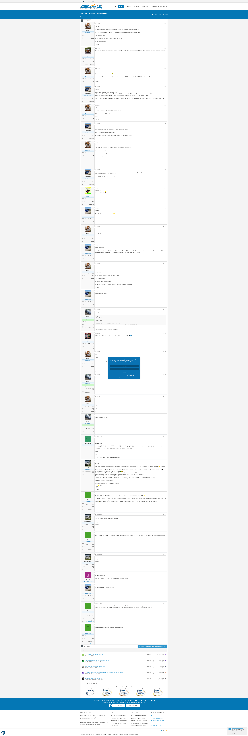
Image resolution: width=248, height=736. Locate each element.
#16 (165, 333)
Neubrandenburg (90, 348)
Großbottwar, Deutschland (88, 64)
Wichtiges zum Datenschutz (158, 720)
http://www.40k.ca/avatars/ (100, 408)
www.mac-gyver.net (90, 511)
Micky (87, 195)
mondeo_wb (88, 93)
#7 (165, 142)
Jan (163, 673)
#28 (165, 585)
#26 (165, 554)
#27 (165, 573)
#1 (165, 23)
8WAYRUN (135, 734)
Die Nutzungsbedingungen (158, 718)
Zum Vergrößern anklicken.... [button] (131, 324)
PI (93, 476)
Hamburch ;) (91, 204)
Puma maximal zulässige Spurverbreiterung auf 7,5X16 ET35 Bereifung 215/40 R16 (104, 672)
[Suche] (166, 6)
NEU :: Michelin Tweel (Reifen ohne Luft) (94, 654)
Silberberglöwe (88, 679)
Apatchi (86, 667)
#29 (165, 603)
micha (87, 55)
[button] (123, 6)
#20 (165, 415)
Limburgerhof (91, 509)
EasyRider (162, 667)
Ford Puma (97, 673)
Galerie (137, 6)
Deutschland (91, 101)
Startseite (115, 6)
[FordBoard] (162, 731)
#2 (165, 48)
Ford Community (118, 705)
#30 (165, 625)
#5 (165, 105)
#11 (165, 226)
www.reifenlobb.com (131, 445)
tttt (88, 499)
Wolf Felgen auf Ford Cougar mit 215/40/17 (95, 666)
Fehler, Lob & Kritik (157, 725)
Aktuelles (129, 6)
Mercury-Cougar (87, 467)
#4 (165, 86)
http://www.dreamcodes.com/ (101, 405)
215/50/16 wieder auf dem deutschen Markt (95, 678)
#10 (165, 208)
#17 (165, 351)
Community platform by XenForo (93, 734)
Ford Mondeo (101, 661)
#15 (165, 309)
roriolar (86, 673)
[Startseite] (152, 14)
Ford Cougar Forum (133, 705)
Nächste (88, 20)
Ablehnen (124, 369)
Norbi (87, 340)
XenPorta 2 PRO (121, 734)
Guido (87, 316)
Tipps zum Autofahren (97, 655)
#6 (165, 123)
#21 (165, 436)
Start (164, 730)
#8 (165, 169)
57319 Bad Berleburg (89, 327)
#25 (165, 533)
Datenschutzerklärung (126, 377)
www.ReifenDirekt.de (151, 606)
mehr (124, 372)
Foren (121, 6)
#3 (165, 68)
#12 (165, 245)
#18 (165, 374)
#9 (165, 188)
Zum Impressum (156, 715)
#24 (165, 514)
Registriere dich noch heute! (237, 728)
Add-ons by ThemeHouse (112, 734)
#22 (165, 461)
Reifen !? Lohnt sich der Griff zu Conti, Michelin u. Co (97, 660)
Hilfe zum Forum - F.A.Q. (158, 723)
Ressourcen (145, 6)
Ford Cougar (97, 667)
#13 (165, 263)
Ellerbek (92, 38)
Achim (82, 16)
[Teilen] (164, 24)
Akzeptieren (124, 366)
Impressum (120, 377)
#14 (165, 291)
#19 (165, 396)
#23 (165, 493)
